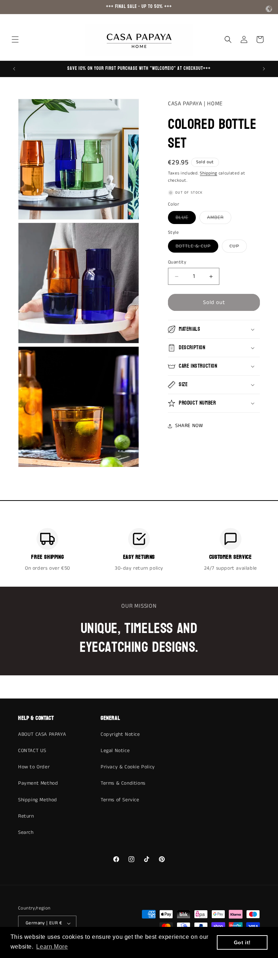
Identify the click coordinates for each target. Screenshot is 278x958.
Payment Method (38, 783)
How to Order (34, 767)
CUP (238, 247)
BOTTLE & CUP (197, 247)
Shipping (208, 173)
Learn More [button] (52, 947)
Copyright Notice (120, 734)
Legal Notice (115, 750)
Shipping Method (37, 799)
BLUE (186, 219)
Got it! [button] (242, 942)
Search (26, 832)
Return (26, 816)
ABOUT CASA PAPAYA (42, 734)
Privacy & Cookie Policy (128, 767)
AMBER (219, 219)
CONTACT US (32, 750)
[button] (15, 39)
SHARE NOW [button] (189, 425)
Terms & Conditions (123, 783)
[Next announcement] (264, 69)
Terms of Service (120, 799)
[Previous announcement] (14, 69)
